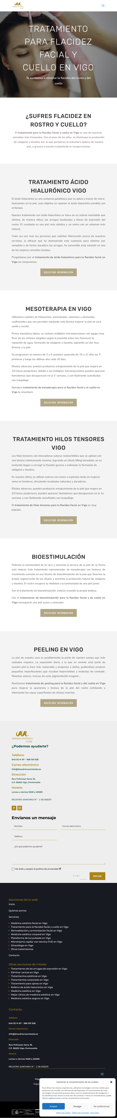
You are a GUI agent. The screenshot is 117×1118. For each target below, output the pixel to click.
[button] (111, 1082)
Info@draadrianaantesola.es (26, 769)
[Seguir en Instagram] (19, 808)
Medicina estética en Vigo (26, 991)
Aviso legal (94, 1112)
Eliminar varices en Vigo (25, 972)
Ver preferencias (101, 1106)
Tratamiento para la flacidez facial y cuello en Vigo (39, 927)
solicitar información (58, 272)
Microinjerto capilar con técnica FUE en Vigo (36, 941)
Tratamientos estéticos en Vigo (29, 976)
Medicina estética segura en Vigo (30, 998)
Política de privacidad (80, 1112)
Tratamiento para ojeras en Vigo (29, 983)
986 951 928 (33, 759)
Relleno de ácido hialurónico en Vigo (32, 987)
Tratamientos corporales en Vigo (30, 979)
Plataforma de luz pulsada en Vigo (31, 938)
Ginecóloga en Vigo (22, 945)
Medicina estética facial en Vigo (29, 923)
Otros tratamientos (22, 949)
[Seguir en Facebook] (14, 808)
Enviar (97, 876)
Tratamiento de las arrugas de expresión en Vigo (39, 968)
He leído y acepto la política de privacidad (37, 869)
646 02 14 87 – (19, 759)
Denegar (77, 1106)
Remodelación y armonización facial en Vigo (36, 930)
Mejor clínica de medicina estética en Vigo (35, 994)
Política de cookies (63, 1112)
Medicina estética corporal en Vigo (31, 934)
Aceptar (53, 1106)
